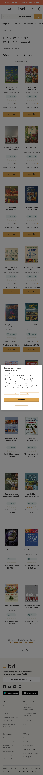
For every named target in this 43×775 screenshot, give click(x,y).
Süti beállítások (21, 405)
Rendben (21, 400)
